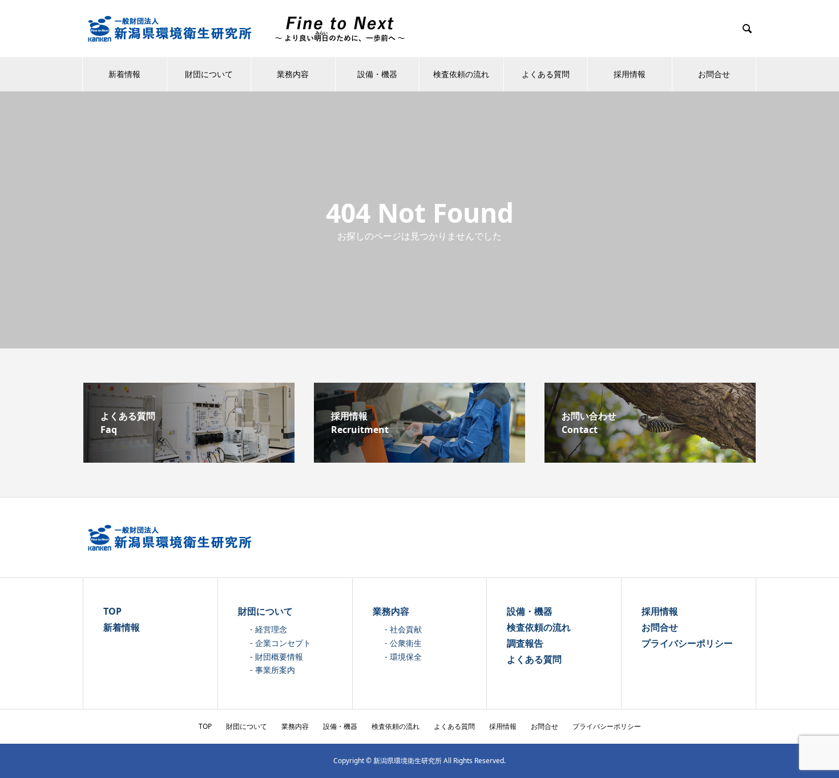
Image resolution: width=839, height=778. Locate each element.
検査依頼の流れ (461, 74)
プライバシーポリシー (687, 643)
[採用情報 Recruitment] (419, 458)
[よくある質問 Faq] (189, 458)
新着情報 (124, 74)
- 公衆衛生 (403, 642)
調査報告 (525, 643)
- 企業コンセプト (280, 642)
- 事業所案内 (272, 669)
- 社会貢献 (403, 629)
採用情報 (630, 74)
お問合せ (714, 74)
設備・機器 (377, 74)
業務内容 (293, 74)
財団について (209, 74)
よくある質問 (546, 74)
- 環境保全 (403, 656)
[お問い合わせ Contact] (650, 458)
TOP (112, 611)
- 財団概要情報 (276, 656)
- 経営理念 (268, 629)
